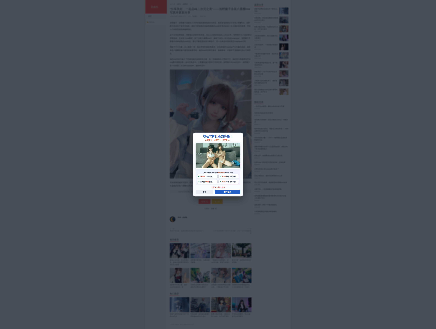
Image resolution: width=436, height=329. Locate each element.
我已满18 (227, 192)
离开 (204, 192)
